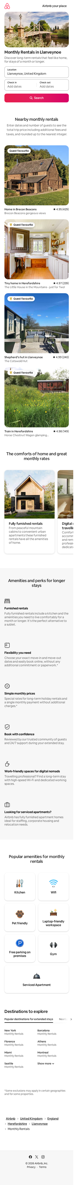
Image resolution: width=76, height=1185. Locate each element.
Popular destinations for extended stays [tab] (28, 1019)
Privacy (31, 1167)
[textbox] (20, 86)
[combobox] (36, 74)
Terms (42, 1167)
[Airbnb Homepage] (7, 6)
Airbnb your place (54, 6)
